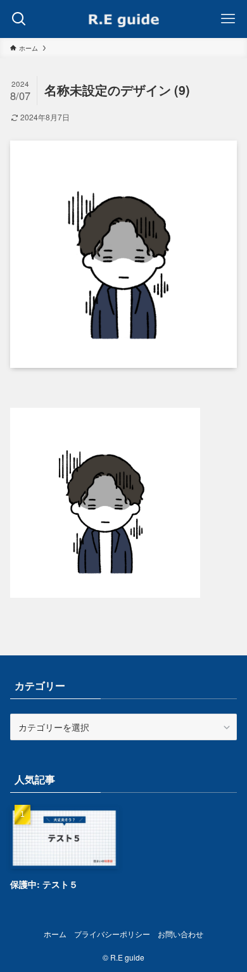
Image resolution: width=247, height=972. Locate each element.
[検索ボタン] (19, 19)
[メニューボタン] (228, 19)
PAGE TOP (228, 931)
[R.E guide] (123, 19)
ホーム (55, 934)
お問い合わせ (180, 934)
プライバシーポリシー (112, 934)
